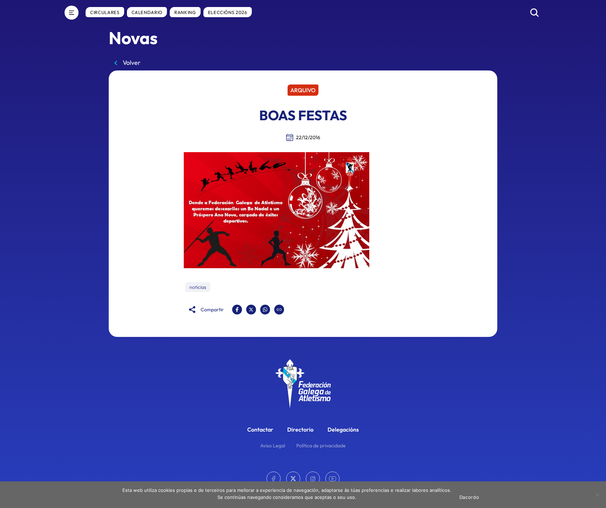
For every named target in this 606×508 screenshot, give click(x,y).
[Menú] (72, 13)
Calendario (147, 12)
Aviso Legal (272, 445)
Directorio (300, 429)
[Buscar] (534, 12)
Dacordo (469, 497)
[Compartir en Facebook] (237, 309)
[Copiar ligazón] (279, 309)
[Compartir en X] (251, 309)
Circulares (105, 12)
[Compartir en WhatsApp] (265, 309)
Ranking (185, 12)
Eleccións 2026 (227, 12)
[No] (597, 494)
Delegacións (343, 429)
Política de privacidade (321, 445)
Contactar (260, 429)
